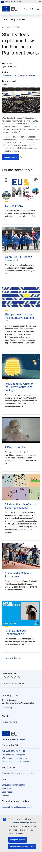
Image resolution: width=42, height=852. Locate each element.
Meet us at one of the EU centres (15, 762)
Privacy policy (7, 788)
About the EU (7, 76)
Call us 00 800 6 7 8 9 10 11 (13, 751)
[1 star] (5, 677)
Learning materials (12, 27)
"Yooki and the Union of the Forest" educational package (19, 387)
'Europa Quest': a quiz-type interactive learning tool (19, 318)
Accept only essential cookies (22, 846)
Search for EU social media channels (17, 773)
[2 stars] (6, 677)
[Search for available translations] (20, 157)
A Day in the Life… (16, 447)
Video (4, 84)
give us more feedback (15, 683)
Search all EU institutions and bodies (17, 807)
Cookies (5, 795)
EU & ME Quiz (14, 205)
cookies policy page (21, 823)
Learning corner (10, 695)
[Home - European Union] (12, 8)
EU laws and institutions (25, 76)
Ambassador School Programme (17, 574)
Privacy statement (9, 722)
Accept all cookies (17, 840)
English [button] (25, 9)
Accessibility (7, 708)
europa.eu (21, 739)
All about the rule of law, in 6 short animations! (21, 506)
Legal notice (7, 792)
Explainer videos (10, 157)
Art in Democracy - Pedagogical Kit (16, 632)
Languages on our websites (13, 785)
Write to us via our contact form (14, 758)
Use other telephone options (13, 755)
